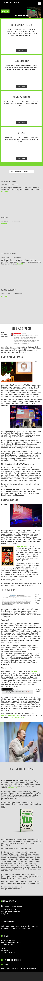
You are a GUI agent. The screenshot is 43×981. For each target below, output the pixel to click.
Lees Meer (21, 50)
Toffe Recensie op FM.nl (8, 253)
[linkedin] (2, 965)
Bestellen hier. (12, 788)
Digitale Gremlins (22, 547)
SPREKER (21, 132)
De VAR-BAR (4, 217)
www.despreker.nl (17, 717)
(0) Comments (15, 185)
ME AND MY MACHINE (21, 96)
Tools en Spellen (21, 60)
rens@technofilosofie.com (10, 716)
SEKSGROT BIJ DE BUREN (8, 290)
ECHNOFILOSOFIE (10, 2)
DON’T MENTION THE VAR (21, 24)
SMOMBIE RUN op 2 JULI (8, 181)
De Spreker (35, 671)
